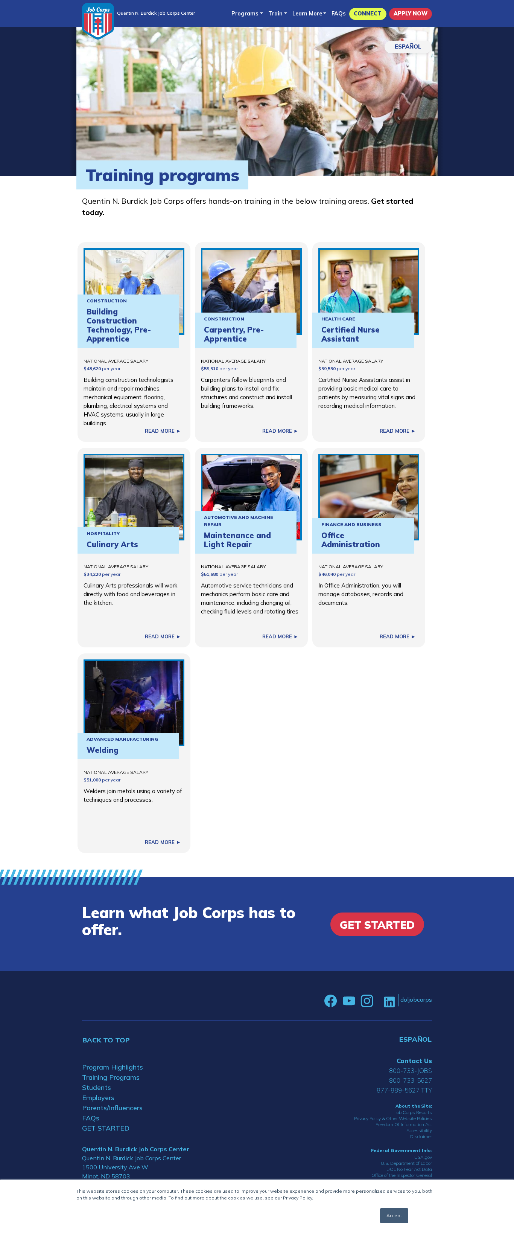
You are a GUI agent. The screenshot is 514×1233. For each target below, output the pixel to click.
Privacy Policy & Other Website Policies (393, 1118)
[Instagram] (367, 1001)
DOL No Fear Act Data (409, 1169)
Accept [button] (394, 1215)
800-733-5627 (410, 1080)
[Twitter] (378, 1001)
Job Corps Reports (413, 1112)
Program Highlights (112, 1067)
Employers (98, 1097)
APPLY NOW (410, 13)
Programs (245, 13)
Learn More (307, 13)
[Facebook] (330, 1001)
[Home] (98, 21)
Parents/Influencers (112, 1107)
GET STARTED (105, 1128)
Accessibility (419, 1130)
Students (96, 1087)
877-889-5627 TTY (404, 1090)
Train (275, 13)
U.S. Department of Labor (406, 1163)
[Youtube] (349, 1001)
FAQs (339, 13)
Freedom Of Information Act (404, 1124)
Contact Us (414, 1061)
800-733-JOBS (410, 1070)
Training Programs (111, 1077)
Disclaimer (421, 1136)
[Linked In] (389, 1001)
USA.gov (423, 1157)
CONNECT (368, 13)
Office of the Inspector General (401, 1175)
